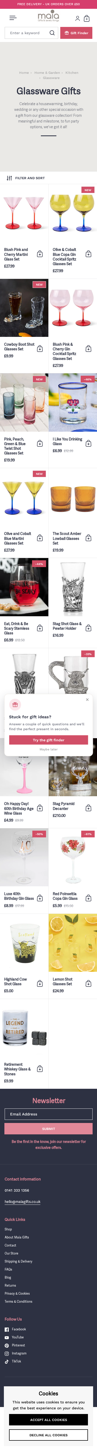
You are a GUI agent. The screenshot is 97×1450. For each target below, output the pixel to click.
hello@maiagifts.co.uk (22, 1202)
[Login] (77, 18)
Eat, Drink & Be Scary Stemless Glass (24, 603)
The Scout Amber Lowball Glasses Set (73, 513)
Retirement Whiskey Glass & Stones (24, 1044)
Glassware (51, 78)
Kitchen (71, 73)
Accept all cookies (48, 1420)
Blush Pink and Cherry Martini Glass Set (24, 231)
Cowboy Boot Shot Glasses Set (24, 326)
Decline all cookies (48, 1435)
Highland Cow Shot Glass (24, 956)
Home (24, 73)
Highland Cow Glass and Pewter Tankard (73, 693)
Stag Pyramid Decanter (73, 783)
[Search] (52, 33)
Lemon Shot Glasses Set (73, 956)
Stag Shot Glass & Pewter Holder (73, 603)
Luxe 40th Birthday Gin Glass (24, 871)
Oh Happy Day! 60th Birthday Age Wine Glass (24, 783)
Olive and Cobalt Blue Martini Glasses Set (24, 513)
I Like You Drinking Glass (73, 420)
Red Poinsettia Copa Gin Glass (73, 871)
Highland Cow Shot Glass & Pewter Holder (24, 693)
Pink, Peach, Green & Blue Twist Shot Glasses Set (24, 420)
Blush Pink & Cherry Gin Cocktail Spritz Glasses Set (73, 326)
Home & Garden (47, 73)
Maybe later (49, 749)
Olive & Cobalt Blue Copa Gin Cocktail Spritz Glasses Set (73, 231)
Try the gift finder (48, 740)
